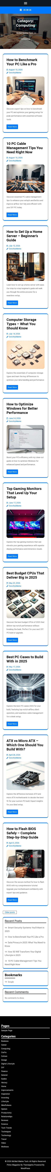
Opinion (4, 1109)
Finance (4, 1071)
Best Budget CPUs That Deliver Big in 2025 (25, 575)
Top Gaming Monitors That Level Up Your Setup (24, 493)
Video (3, 1143)
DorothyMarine (15, 73)
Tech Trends (6, 1128)
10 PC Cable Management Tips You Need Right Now (25, 148)
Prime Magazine (13, 1165)
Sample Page (6, 1030)
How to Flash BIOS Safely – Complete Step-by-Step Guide (22, 833)
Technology (6, 1135)
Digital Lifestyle (8, 1064)
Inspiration (5, 1094)
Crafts (4, 1052)
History (4, 1082)
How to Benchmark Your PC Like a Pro (22, 62)
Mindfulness (6, 1105)
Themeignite (28, 1165)
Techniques (6, 1132)
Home (3, 1086)
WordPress (25, 1168)
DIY (2, 1067)
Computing (25, 39)
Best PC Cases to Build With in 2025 (25, 659)
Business (5, 1041)
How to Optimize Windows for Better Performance (22, 408)
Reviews (4, 1120)
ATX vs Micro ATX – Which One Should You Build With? (25, 745)
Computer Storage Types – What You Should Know (21, 324)
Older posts (10, 912)
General (4, 1075)
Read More (12, 127)
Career (4, 1045)
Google (11, 982)
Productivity (6, 1113)
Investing (5, 1098)
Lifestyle (5, 1101)
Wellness (5, 1147)
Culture (4, 1056)
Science (4, 1124)
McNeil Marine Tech (24, 33)
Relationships (6, 1116)
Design (4, 1060)
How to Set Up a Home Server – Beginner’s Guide (24, 236)
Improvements (7, 1090)
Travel (3, 1139)
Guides (4, 1079)
